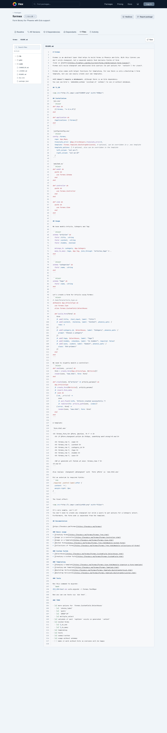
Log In (149, 4)
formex (17, 16)
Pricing (120, 4)
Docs (130, 4)
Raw (151, 40)
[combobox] (56, 4)
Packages (108, 4)
